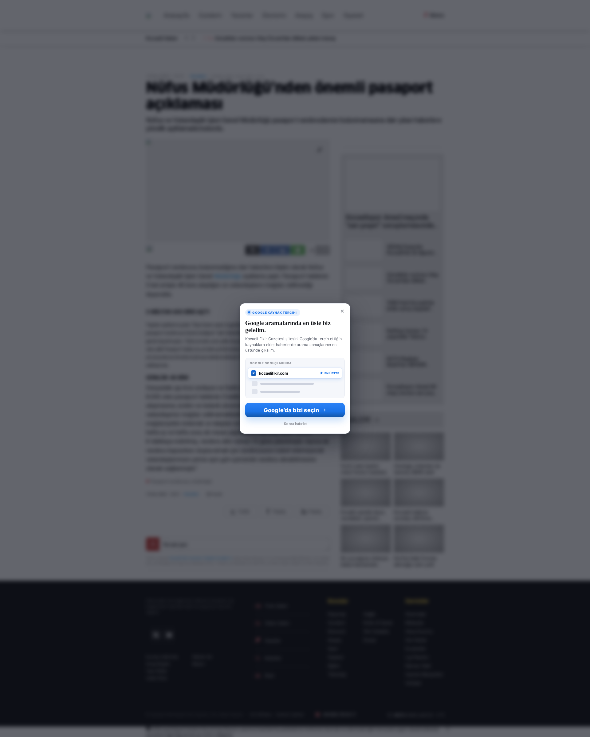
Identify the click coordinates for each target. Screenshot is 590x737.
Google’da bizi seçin (291, 410)
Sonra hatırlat (295, 424)
